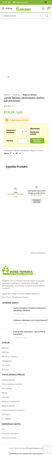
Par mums (6, 365)
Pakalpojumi (7, 361)
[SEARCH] (47, 16)
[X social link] (13, 153)
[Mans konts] (43, 8)
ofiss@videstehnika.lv (20, 297)
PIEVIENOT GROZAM (37, 141)
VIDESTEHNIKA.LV (34, 448)
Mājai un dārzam (30, 95)
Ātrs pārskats (15, 188)
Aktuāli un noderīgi (9, 357)
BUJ (3, 429)
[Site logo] (23, 8)
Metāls (4, 393)
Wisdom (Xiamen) (38, 253)
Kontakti (5, 370)
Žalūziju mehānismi (21, 150)
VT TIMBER (6, 419)
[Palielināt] (8, 77)
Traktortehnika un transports (13, 410)
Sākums (7, 95)
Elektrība (5, 397)
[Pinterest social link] (16, 153)
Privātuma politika (9, 438)
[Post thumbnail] (6, 311)
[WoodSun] (14, 253)
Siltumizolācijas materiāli (12, 384)
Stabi (15, 192)
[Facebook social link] (3, 2)
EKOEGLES (6, 414)
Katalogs (16, 95)
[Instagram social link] (6, 2)
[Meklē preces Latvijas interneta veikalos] (26, 453)
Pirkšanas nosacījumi (10, 434)
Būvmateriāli (7, 389)
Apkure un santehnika (10, 402)
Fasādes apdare (8, 380)
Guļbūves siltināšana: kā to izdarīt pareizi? (30, 320)
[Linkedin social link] (9, 2)
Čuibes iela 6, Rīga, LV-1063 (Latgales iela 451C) (21, 294)
